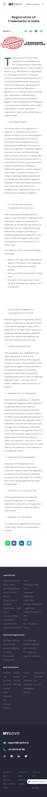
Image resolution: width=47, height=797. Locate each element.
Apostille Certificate (11, 588)
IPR (25, 676)
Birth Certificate (29, 648)
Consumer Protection (28, 682)
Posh (26, 620)
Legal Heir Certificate (32, 656)
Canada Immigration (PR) (32, 614)
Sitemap (35, 787)
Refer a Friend (9, 784)
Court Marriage (29, 640)
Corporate (38, 676)
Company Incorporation (9, 654)
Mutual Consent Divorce (10, 594)
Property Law (6, 674)
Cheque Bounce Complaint (10, 602)
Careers (21, 784)
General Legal (6, 690)
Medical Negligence (11, 648)
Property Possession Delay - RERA (12, 582)
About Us (7, 772)
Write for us (23, 780)
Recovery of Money (7, 682)
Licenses (37, 684)
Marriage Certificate (11, 640)
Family (26, 672)
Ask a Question (7, 778)
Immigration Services (28, 690)
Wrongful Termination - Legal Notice (33, 606)
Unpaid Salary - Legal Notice (12, 610)
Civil (35, 680)
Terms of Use (36, 774)
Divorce (16, 672)
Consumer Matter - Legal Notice (11, 618)
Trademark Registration (29, 594)
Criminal (16, 680)
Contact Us (23, 772)
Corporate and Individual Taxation (7, 702)
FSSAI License (9, 660)
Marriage (17, 684)
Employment (38, 672)
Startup (16, 676)
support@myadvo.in (18, 742)
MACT (26, 580)
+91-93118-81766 (16, 749)
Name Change (9, 644)
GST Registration (30, 652)
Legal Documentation (12, 627)
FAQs (5, 787)
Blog (20, 776)
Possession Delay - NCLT (32, 586)
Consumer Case (10, 623)
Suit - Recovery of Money (31, 625)
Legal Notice (29, 600)
